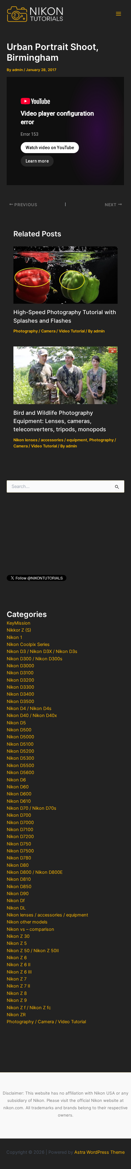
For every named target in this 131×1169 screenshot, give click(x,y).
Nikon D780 (19, 858)
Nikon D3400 (20, 694)
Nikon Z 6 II (18, 964)
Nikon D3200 (20, 680)
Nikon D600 (19, 794)
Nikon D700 (19, 815)
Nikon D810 (19, 879)
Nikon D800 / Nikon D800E (35, 872)
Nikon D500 (19, 730)
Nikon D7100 (20, 829)
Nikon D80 (18, 865)
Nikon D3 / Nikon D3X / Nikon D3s (42, 651)
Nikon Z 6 (17, 957)
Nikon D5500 (20, 765)
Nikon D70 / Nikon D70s (31, 808)
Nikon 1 (14, 637)
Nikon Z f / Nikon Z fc (29, 1007)
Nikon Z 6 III (19, 972)
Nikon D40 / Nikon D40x (32, 715)
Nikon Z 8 (17, 993)
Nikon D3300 (20, 687)
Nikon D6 (16, 780)
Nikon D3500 (20, 701)
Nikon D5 (16, 723)
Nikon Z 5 (17, 943)
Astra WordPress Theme (99, 1152)
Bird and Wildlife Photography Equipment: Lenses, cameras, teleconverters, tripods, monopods (59, 421)
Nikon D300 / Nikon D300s (34, 659)
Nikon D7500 (20, 851)
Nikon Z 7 (17, 979)
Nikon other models (27, 922)
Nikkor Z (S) (19, 630)
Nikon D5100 (20, 744)
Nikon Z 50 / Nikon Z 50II (33, 950)
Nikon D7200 (20, 836)
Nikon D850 (19, 886)
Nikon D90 (18, 893)
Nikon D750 (19, 844)
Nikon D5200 (20, 751)
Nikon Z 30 (18, 936)
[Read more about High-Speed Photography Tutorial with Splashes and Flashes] (65, 275)
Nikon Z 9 (17, 1000)
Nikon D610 (19, 801)
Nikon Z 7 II (18, 986)
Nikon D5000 (20, 737)
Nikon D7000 (20, 822)
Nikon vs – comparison (30, 929)
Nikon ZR (16, 1014)
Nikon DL (16, 908)
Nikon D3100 (20, 673)
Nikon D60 (18, 787)
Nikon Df (16, 900)
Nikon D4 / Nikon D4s (29, 708)
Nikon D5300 (20, 758)
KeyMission (18, 623)
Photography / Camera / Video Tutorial (46, 1021)
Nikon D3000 (20, 666)
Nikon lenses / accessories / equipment (47, 915)
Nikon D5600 (20, 772)
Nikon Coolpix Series (28, 644)
